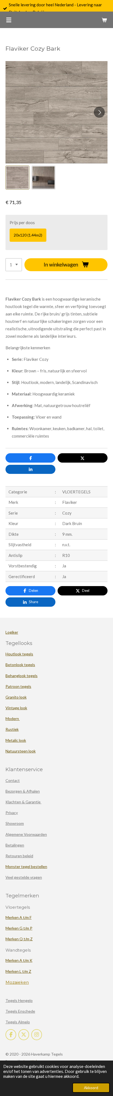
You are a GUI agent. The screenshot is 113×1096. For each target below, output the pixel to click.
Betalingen (14, 845)
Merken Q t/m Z (19, 938)
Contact (12, 780)
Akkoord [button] (91, 1088)
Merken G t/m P (18, 928)
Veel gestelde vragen (23, 877)
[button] (17, 177)
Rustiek (12, 729)
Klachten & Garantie (23, 802)
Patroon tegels (18, 686)
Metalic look (15, 740)
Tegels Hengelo (19, 1000)
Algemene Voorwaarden (26, 834)
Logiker (11, 632)
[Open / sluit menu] (9, 19)
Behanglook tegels (21, 675)
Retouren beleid (19, 855)
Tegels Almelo (17, 1022)
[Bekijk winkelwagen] (104, 19)
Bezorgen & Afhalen (22, 791)
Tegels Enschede (20, 1011)
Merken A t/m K (18, 960)
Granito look (16, 697)
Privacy (11, 812)
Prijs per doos (22, 222)
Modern (12, 718)
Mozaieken (17, 982)
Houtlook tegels (19, 654)
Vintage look (16, 707)
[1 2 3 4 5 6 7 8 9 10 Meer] (13, 264)
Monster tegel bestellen (26, 866)
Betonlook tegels (20, 664)
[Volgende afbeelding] (99, 112)
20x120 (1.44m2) (28, 235)
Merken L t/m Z (18, 971)
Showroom (14, 823)
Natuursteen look (20, 751)
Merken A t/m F (18, 917)
